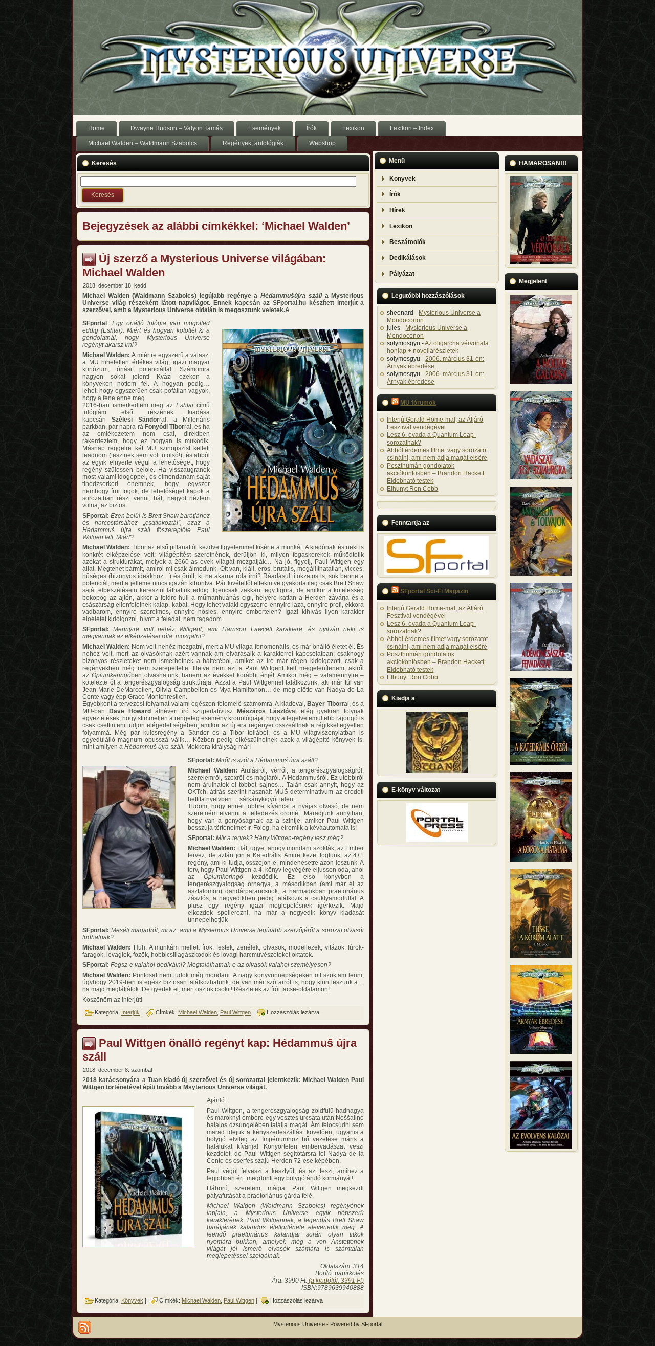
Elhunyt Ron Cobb (412, 488)
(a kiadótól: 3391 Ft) (335, 1280)
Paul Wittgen (235, 1012)
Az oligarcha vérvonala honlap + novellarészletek (438, 347)
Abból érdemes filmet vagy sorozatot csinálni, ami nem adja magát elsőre (437, 454)
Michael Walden (197, 1012)
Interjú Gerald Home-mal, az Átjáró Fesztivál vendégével (435, 423)
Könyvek (132, 1300)
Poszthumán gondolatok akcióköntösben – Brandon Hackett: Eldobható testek (436, 473)
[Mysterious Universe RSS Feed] (84, 1327)
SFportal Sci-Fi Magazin (434, 591)
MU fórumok (418, 402)
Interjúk (130, 1012)
